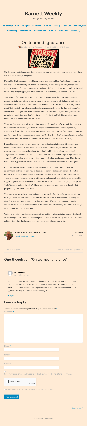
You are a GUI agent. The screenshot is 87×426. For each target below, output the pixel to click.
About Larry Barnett (10, 26)
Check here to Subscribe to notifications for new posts (29, 389)
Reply (12, 296)
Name (7, 346)
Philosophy (12, 31)
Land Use (67, 26)
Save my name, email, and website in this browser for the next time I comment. (38, 374)
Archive (52, 31)
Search (74, 31)
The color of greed (13, 249)
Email (7, 355)
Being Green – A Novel (31, 26)
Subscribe (63, 31)
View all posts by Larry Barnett (25, 236)
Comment (9, 312)
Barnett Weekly (43, 13)
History (57, 26)
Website (7, 364)
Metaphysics (80, 26)
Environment (26, 31)
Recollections (40, 31)
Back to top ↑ (77, 407)
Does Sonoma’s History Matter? (69, 249)
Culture (47, 26)
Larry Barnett (25, 47)
